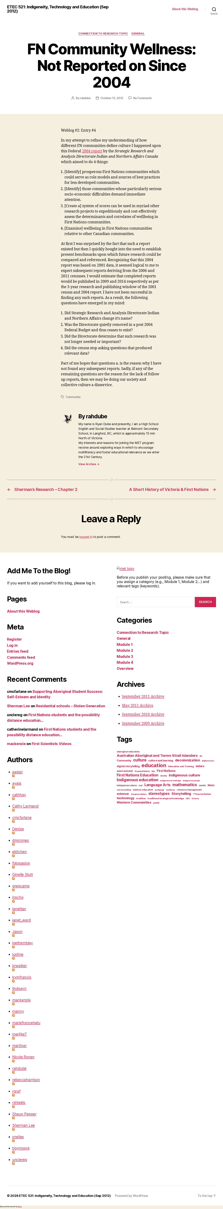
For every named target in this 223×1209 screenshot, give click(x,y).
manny (18, 1011)
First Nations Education (137, 775)
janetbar (19, 909)
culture (139, 760)
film (153, 771)
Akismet (19, 1206)
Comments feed (21, 657)
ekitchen (19, 852)
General (138, 33)
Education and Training (181, 766)
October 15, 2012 (112, 98)
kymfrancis (21, 977)
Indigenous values (127, 785)
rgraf (16, 1091)
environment (125, 771)
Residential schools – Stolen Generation (70, 706)
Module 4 (125, 662)
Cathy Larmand (25, 806)
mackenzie (16, 744)
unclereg (19, 1159)
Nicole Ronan (23, 1057)
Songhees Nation (139, 794)
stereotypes (159, 793)
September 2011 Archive (143, 696)
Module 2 (125, 650)
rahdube (85, 98)
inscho (17, 897)
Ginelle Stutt (22, 874)
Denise (18, 829)
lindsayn (19, 988)
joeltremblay (22, 943)
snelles (18, 1137)
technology (125, 798)
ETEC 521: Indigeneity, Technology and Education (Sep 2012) (58, 9)
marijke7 (19, 1034)
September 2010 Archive (143, 714)
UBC (188, 798)
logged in (86, 537)
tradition (141, 798)
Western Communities (134, 802)
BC (201, 756)
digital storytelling (128, 766)
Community (73, 397)
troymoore (21, 1148)
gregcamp (21, 886)
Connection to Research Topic (103, 33)
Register (14, 639)
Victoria (195, 798)
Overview (125, 668)
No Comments (142, 98)
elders (200, 766)
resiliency (170, 790)
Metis (211, 785)
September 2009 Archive (143, 723)
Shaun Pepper (24, 1114)
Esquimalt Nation (142, 771)
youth (156, 802)
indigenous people (191, 781)
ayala (16, 783)
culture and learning (160, 760)
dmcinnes (20, 840)
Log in (12, 645)
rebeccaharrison (26, 1080)
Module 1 (125, 644)
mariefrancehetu (26, 1023)
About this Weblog (185, 9)
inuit (141, 785)
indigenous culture (184, 775)
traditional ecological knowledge (166, 798)
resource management (189, 789)
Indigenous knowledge (170, 781)
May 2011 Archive (137, 705)
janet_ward (21, 920)
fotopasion (21, 863)
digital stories (208, 761)
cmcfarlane (21, 817)
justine (17, 954)
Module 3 (125, 656)
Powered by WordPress (131, 1196)
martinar (19, 1045)
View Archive (88, 464)
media (202, 785)
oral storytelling (124, 790)
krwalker (19, 966)
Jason (17, 931)
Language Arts (157, 785)
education (153, 765)
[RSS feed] (59, 776)
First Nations (166, 771)
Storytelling (181, 793)
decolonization (187, 760)
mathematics (184, 784)
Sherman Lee (18, 706)
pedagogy (159, 790)
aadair (17, 772)
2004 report (92, 151)
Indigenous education (137, 779)
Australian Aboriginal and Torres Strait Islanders (157, 755)
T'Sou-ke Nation (202, 794)
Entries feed (17, 651)
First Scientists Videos (51, 744)
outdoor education (143, 789)
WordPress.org (20, 663)
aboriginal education (128, 751)
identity (163, 776)
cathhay (19, 795)
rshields (18, 1102)
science (123, 794)
